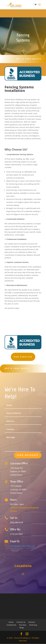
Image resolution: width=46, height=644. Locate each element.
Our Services (23, 357)
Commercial (11, 625)
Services (31, 622)
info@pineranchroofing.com (22, 546)
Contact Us (21, 622)
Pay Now (22, 625)
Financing (33, 625)
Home (11, 622)
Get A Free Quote (29, 59)
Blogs (22, 627)
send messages (27, 455)
